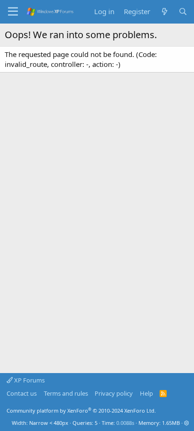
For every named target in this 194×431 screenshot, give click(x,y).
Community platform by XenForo (81, 410)
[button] (186, 422)
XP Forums (29, 380)
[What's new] (164, 11)
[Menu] (13, 12)
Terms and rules (66, 393)
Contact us (22, 393)
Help (146, 393)
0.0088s (125, 422)
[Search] (183, 11)
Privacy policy (114, 393)
